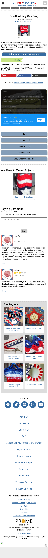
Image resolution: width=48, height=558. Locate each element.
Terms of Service (24, 482)
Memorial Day (24, 146)
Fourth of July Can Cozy (24, 197)
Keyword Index (24, 449)
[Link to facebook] (8, 404)
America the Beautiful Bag (34, 357)
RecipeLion (24, 509)
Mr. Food (24, 512)
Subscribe (24, 469)
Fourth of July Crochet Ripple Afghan (14, 329)
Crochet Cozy (24, 152)
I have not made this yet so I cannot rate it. (20, 214)
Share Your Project (24, 462)
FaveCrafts (24, 506)
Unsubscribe (24, 475)
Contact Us (24, 429)
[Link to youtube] (41, 404)
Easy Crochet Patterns (24, 158)
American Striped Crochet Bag (13, 386)
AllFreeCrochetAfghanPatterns (24, 503)
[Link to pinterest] (24, 404)
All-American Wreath (34, 385)
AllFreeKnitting (24, 499)
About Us (24, 416)
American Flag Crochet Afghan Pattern (28, 83)
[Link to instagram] (32, 404)
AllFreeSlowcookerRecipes (24, 516)
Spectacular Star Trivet (34, 329)
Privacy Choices (24, 488)
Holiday (24, 134)
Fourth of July (24, 140)
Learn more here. (24, 533)
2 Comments (28, 21)
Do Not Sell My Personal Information (24, 443)
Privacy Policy (24, 456)
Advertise (24, 423)
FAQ (24, 436)
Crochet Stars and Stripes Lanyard (13, 357)
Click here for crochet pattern (24, 54)
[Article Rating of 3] (19, 21)
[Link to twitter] (16, 404)
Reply (3, 264)
